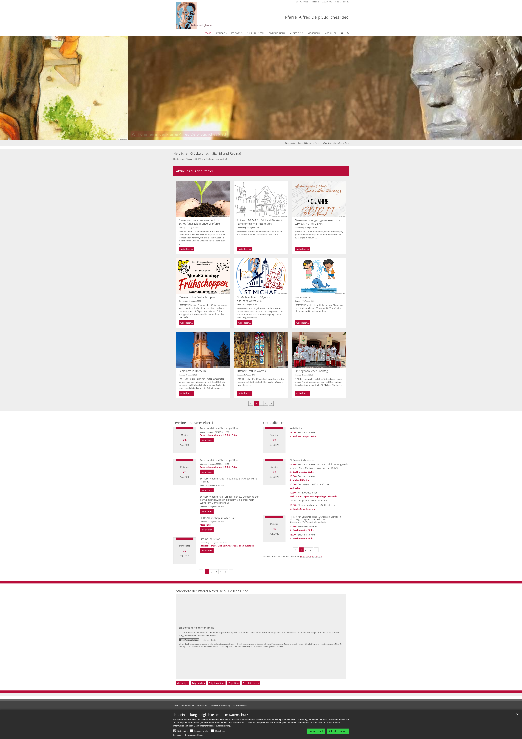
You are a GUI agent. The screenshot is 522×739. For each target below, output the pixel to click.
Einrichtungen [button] (277, 33)
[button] (340, 34)
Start (208, 33)
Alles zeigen (182, 683)
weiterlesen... (186, 249)
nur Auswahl (316, 731)
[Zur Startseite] (201, 15)
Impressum (178, 735)
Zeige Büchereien (251, 683)
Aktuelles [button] (330, 33)
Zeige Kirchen (198, 683)
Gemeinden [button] (314, 33)
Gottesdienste (273, 423)
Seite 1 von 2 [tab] (259, 137)
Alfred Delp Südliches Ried (332, 143)
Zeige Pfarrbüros (216, 683)
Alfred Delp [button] (296, 33)
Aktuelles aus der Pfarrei (194, 171)
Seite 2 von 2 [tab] (263, 137)
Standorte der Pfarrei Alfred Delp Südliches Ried (212, 591)
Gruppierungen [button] (255, 33)
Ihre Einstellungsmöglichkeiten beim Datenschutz (210, 715)
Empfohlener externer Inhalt (196, 627)
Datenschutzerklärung (218, 725)
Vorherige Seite (5, 88)
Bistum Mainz (290, 143)
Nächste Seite (516, 88)
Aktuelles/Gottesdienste (311, 556)
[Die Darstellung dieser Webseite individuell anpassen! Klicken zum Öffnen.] (346, 34)
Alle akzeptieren (338, 731)
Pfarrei (317, 143)
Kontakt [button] (220, 33)
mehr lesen (206, 440)
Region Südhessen (305, 143)
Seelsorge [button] (236, 33)
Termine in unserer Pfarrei (193, 423)
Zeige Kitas (234, 683)
